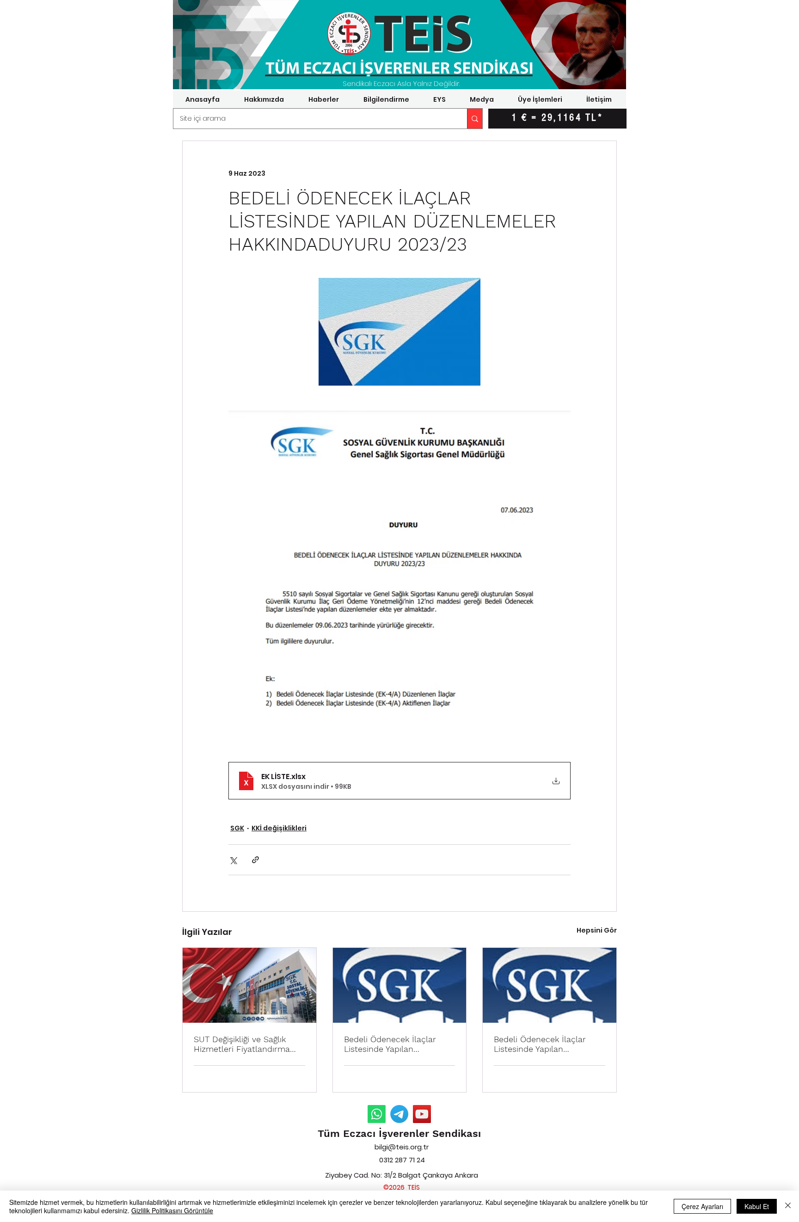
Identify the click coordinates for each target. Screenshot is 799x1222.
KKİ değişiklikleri (279, 828)
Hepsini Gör (597, 930)
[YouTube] (422, 1114)
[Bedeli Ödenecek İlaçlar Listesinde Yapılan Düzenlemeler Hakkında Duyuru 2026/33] (400, 985)
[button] (264, 99)
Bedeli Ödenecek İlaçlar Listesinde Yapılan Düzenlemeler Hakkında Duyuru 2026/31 (540, 1044)
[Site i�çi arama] (474, 119)
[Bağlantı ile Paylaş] (255, 859)
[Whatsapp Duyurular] (377, 1114)
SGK (237, 828)
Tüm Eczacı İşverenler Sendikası (399, 1133)
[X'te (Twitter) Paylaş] (232, 859)
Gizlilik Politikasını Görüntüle (172, 1210)
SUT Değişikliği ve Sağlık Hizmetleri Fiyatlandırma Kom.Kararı (242, 1044)
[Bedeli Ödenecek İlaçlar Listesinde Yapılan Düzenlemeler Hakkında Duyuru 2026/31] (549, 985)
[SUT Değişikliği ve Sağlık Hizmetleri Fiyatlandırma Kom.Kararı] (249, 985)
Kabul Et (756, 1206)
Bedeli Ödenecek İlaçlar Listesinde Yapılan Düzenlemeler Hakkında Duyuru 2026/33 (390, 1044)
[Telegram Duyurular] (399, 1114)
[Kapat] (787, 1206)
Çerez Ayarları (702, 1206)
